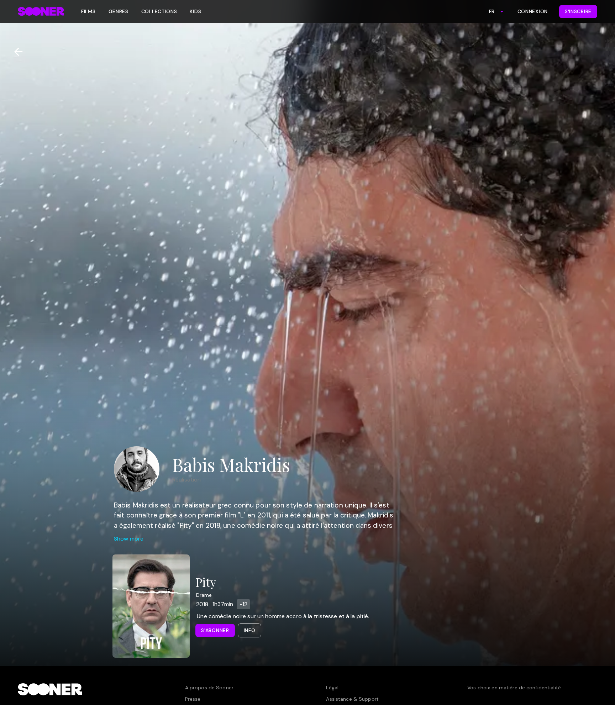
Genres (118, 11)
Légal (332, 687)
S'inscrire (578, 11)
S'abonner (215, 630)
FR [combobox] (491, 11)
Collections (159, 11)
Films (88, 11)
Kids (195, 11)
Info (250, 630)
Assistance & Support (352, 699)
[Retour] (15, 52)
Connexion (532, 11)
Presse (193, 699)
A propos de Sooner (209, 687)
